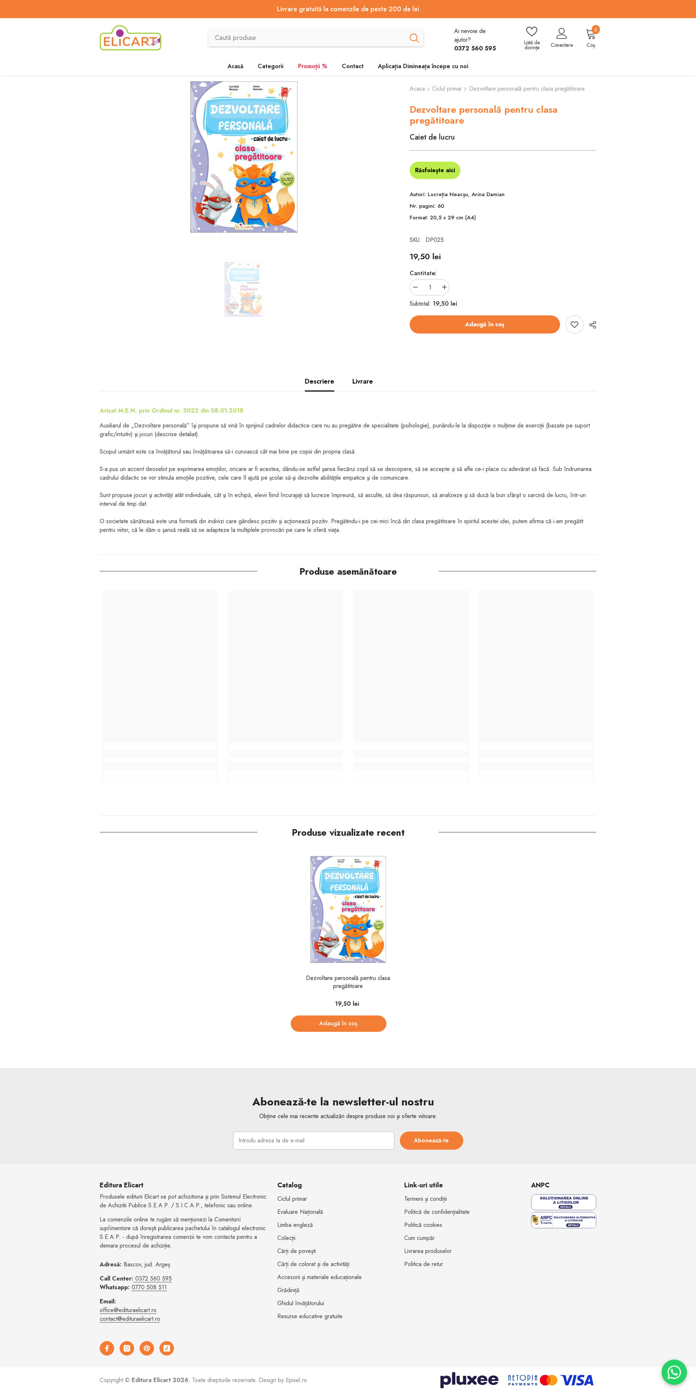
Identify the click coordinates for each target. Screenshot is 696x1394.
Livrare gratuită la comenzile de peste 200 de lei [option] (348, 9)
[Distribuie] (590, 325)
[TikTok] (167, 1348)
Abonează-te (431, 1140)
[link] (160, 754)
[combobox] (306, 37)
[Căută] (315, 37)
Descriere (319, 381)
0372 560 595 (153, 1278)
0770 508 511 (149, 1287)
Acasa (417, 88)
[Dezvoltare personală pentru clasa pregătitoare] (348, 909)
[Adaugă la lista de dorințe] (575, 324)
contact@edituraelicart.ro (130, 1319)
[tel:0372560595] (134, 1278)
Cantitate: (423, 273)
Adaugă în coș (484, 324)
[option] (244, 157)
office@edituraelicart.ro (128, 1310)
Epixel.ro (296, 1380)
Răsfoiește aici (435, 170)
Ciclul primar (447, 88)
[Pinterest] (147, 1348)
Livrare (362, 381)
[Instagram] (127, 1348)
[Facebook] (107, 1348)
